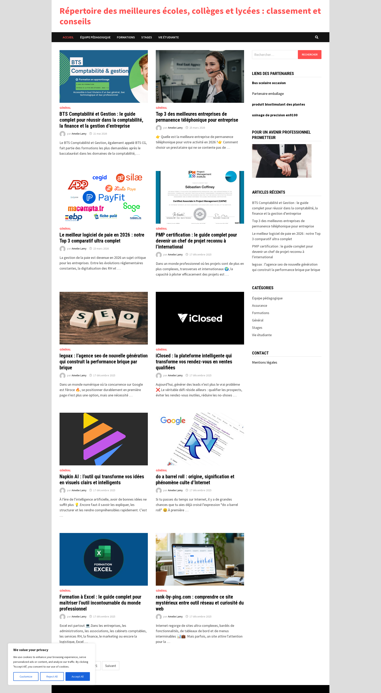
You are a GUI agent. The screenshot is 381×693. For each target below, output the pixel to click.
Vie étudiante (168, 37)
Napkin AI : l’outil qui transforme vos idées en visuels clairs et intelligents (102, 479)
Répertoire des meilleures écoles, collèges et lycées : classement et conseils (190, 16)
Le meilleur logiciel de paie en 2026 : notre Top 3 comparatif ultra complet (102, 238)
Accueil (68, 37)
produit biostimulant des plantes (278, 104)
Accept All (78, 676)
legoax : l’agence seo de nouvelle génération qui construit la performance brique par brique (104, 362)
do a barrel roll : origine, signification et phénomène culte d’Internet (195, 479)
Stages (146, 37)
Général (65, 108)
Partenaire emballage (268, 93)
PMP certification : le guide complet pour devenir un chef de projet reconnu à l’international (196, 241)
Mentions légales (264, 362)
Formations (126, 37)
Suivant (110, 665)
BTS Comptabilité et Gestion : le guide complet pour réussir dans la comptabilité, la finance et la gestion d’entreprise (101, 120)
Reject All (52, 676)
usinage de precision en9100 (275, 115)
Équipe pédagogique (95, 37)
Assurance (259, 305)
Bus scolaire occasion (269, 83)
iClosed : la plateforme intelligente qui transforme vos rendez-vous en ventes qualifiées (194, 362)
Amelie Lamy (79, 133)
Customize (26, 676)
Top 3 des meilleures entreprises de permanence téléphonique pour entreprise (197, 117)
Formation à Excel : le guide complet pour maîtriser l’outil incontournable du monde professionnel (100, 603)
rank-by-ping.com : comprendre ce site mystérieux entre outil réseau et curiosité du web (200, 603)
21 (96, 665)
